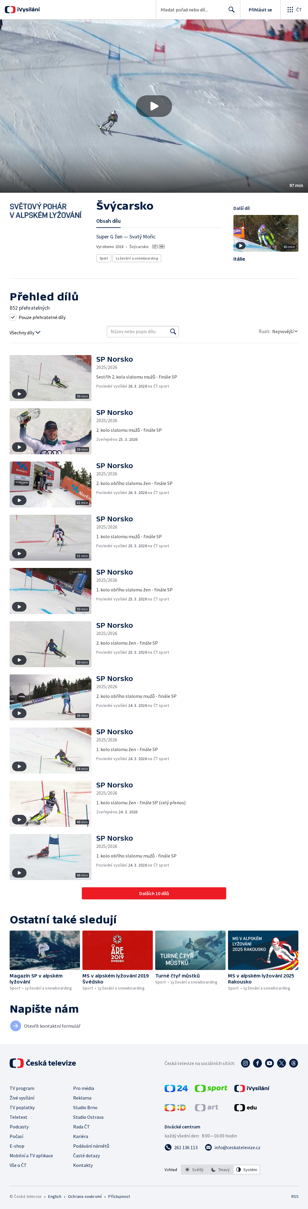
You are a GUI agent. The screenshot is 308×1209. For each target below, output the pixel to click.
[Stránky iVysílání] (252, 1090)
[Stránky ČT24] (176, 1090)
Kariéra (80, 1136)
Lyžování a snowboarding (137, 258)
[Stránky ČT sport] (211, 1090)
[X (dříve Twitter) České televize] (281, 1063)
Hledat (231, 9)
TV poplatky (22, 1107)
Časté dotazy (86, 1155)
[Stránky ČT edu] (245, 1109)
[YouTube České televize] (269, 1063)
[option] (194, 1169)
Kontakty (83, 1165)
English (54, 1196)
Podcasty (19, 1127)
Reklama (82, 1098)
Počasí (16, 1136)
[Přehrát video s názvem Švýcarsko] (154, 106)
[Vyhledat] (173, 331)
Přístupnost (119, 1196)
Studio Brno (85, 1107)
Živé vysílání (22, 1098)
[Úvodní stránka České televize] (43, 1063)
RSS (294, 1196)
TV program (22, 1088)
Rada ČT (81, 1127)
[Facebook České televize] (257, 1063)
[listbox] (220, 1170)
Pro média (83, 1088)
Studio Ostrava (88, 1117)
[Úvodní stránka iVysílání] (28, 9)
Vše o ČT (18, 1165)
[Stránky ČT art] (206, 1109)
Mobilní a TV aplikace (31, 1155)
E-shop (17, 1146)
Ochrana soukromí (85, 1196)
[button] (154, 106)
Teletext (18, 1117)
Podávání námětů (91, 1146)
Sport (104, 258)
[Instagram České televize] (245, 1063)
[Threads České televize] (293, 1063)
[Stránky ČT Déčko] (175, 1109)
